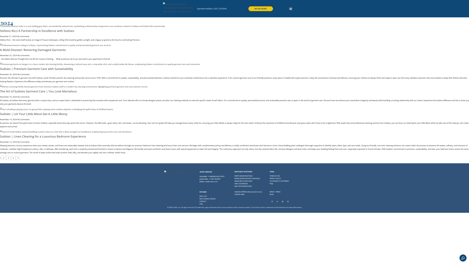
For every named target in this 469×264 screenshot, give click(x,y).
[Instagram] (272, 201)
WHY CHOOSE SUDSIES (207, 199)
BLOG (272, 194)
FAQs (271, 184)
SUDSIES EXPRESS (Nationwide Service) (248, 192)
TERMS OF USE (275, 176)
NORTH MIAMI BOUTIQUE (243, 176)
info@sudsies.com (211, 182)
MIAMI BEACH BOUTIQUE (243, 181)
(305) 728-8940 (220, 8)
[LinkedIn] (282, 201)
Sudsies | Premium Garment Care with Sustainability (36, 69)
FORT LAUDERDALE (241, 184)
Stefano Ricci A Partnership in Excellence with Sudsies (37, 31)
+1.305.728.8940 (214, 179)
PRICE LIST (203, 196)
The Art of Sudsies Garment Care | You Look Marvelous (38, 91)
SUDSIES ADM (239, 194)
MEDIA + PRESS (275, 192)
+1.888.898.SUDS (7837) (216, 176)
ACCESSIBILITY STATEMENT (279, 181)
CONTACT (202, 201)
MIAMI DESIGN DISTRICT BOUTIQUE (247, 178)
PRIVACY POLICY (275, 178)
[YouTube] (277, 201)
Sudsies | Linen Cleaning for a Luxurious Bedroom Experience (43, 136)
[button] (291, 9)
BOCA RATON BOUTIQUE (243, 186)
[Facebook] (288, 201)
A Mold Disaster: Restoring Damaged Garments (33, 50)
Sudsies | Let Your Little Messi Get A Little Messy (33, 114)
